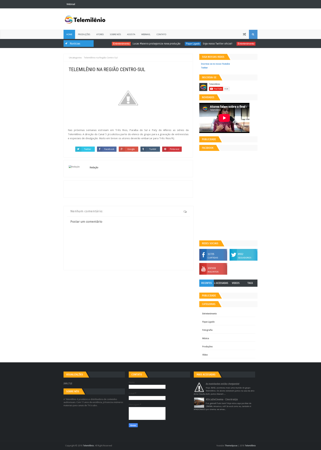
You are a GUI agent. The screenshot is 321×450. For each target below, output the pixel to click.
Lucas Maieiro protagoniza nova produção (152, 43)
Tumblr (152, 149)
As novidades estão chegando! (222, 384)
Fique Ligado (188, 43)
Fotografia (207, 330)
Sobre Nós (115, 34)
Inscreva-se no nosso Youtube (215, 64)
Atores (100, 34)
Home (69, 34)
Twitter (87, 149)
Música (205, 338)
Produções (84, 34)
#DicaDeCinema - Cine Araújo (222, 399)
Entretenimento (116, 43)
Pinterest (174, 149)
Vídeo (205, 354)
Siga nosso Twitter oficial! (213, 43)
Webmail (71, 4)
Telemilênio (88, 445)
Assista (131, 34)
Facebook (109, 149)
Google (131, 149)
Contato (161, 34)
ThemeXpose (231, 445)
